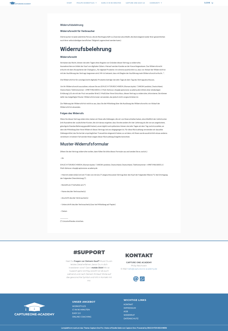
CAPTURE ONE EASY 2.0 (135, 3)
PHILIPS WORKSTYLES (85, 3)
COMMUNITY (155, 3)
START (69, 3)
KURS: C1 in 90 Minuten (111, 3)
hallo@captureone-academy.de (142, 269)
